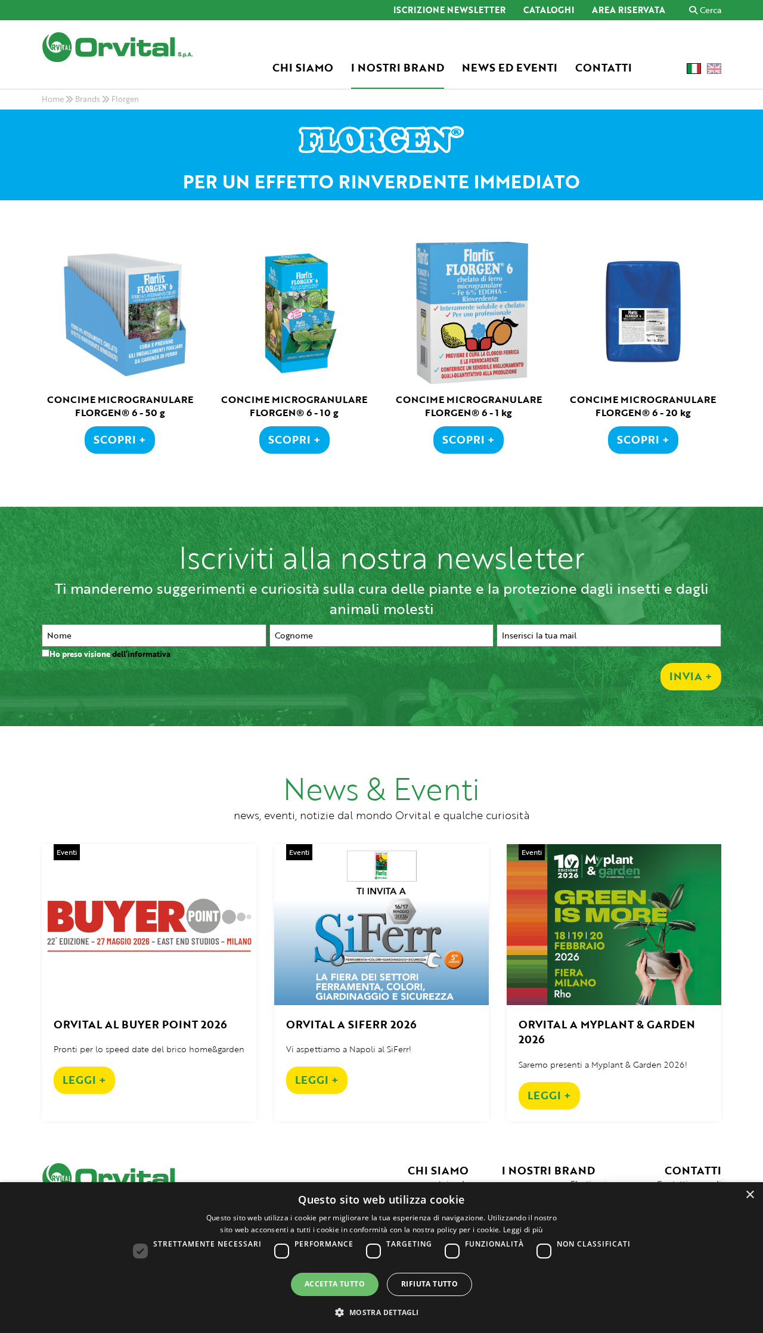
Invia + (690, 676)
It (694, 68)
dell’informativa (141, 654)
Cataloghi (548, 11)
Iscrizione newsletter (449, 11)
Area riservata (628, 11)
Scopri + (120, 439)
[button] (381, 1312)
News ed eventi (509, 67)
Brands (87, 99)
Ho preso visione (109, 654)
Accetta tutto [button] (335, 1284)
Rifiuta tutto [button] (429, 1284)
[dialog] (381, 1257)
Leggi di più (523, 1229)
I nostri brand (397, 67)
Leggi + (84, 1079)
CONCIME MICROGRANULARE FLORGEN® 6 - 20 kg (643, 406)
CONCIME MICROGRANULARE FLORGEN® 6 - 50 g (120, 406)
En (714, 68)
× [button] (749, 1195)
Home (53, 99)
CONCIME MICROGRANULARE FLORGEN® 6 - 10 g (294, 406)
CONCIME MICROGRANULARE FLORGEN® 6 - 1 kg (469, 406)
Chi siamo (302, 67)
